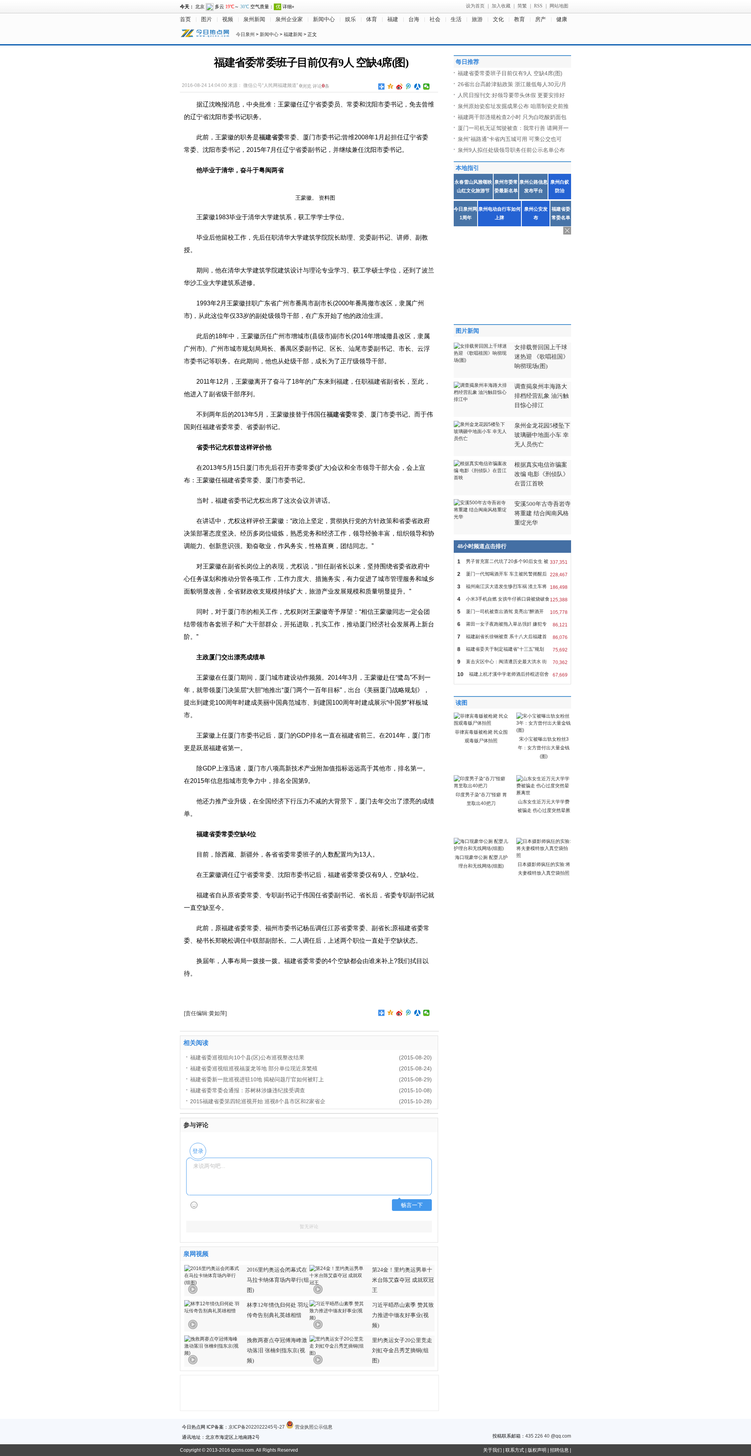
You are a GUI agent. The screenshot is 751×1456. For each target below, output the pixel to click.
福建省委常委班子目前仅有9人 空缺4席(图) (510, 73)
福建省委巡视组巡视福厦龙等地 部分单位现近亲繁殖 (254, 1068)
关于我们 (492, 1450)
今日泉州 (245, 34)
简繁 (522, 6)
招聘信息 (559, 1450)
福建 (392, 19)
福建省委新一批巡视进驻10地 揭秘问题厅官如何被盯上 (257, 1079)
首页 (185, 19)
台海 (413, 19)
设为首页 (475, 6)
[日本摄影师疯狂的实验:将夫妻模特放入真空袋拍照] (543, 855)
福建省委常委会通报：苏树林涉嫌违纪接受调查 (247, 1090)
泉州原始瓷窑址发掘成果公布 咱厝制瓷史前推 (513, 106)
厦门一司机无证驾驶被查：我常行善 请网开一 (513, 128)
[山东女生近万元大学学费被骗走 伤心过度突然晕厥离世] (543, 793)
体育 (371, 19)
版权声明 (537, 1450)
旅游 (477, 19)
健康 (561, 19)
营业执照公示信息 (313, 1427)
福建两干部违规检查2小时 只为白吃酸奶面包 (512, 117)
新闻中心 (324, 19)
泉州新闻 (254, 19)
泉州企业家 (289, 19)
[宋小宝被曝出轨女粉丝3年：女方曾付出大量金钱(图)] (543, 730)
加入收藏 (501, 6)
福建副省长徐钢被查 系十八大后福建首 (512, 636)
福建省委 (271, 137)
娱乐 (350, 19)
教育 (519, 19)
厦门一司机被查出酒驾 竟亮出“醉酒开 (512, 611)
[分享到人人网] (417, 86)
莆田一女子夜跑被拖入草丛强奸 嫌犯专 (512, 624)
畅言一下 (412, 1205)
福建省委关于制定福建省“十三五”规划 (512, 649)
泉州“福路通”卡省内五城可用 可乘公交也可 (510, 139)
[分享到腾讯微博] (408, 86)
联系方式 (514, 1450)
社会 (434, 19)
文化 (498, 19)
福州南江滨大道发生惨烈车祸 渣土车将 (512, 586)
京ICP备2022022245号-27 (256, 1427)
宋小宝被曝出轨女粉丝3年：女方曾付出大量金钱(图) (544, 747)
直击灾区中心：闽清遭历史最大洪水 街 (512, 662)
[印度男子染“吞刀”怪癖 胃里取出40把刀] (481, 785)
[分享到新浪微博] (399, 86)
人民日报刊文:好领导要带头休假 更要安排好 (511, 95)
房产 (540, 19)
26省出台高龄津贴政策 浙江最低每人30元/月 (512, 84)
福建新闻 (293, 34)
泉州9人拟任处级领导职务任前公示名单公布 (511, 150)
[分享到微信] (426, 86)
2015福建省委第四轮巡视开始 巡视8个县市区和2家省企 (257, 1101)
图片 (206, 19)
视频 (227, 19)
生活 (456, 19)
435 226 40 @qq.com (548, 1436)
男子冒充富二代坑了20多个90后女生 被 (512, 561)
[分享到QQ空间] (390, 86)
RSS (538, 6)
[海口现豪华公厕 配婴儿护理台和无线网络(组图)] (481, 848)
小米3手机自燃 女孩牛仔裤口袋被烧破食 (512, 599)
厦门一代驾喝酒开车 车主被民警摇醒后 (512, 574)
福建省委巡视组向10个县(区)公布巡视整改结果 (247, 1057)
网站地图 (559, 6)
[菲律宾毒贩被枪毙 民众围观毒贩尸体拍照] (481, 723)
